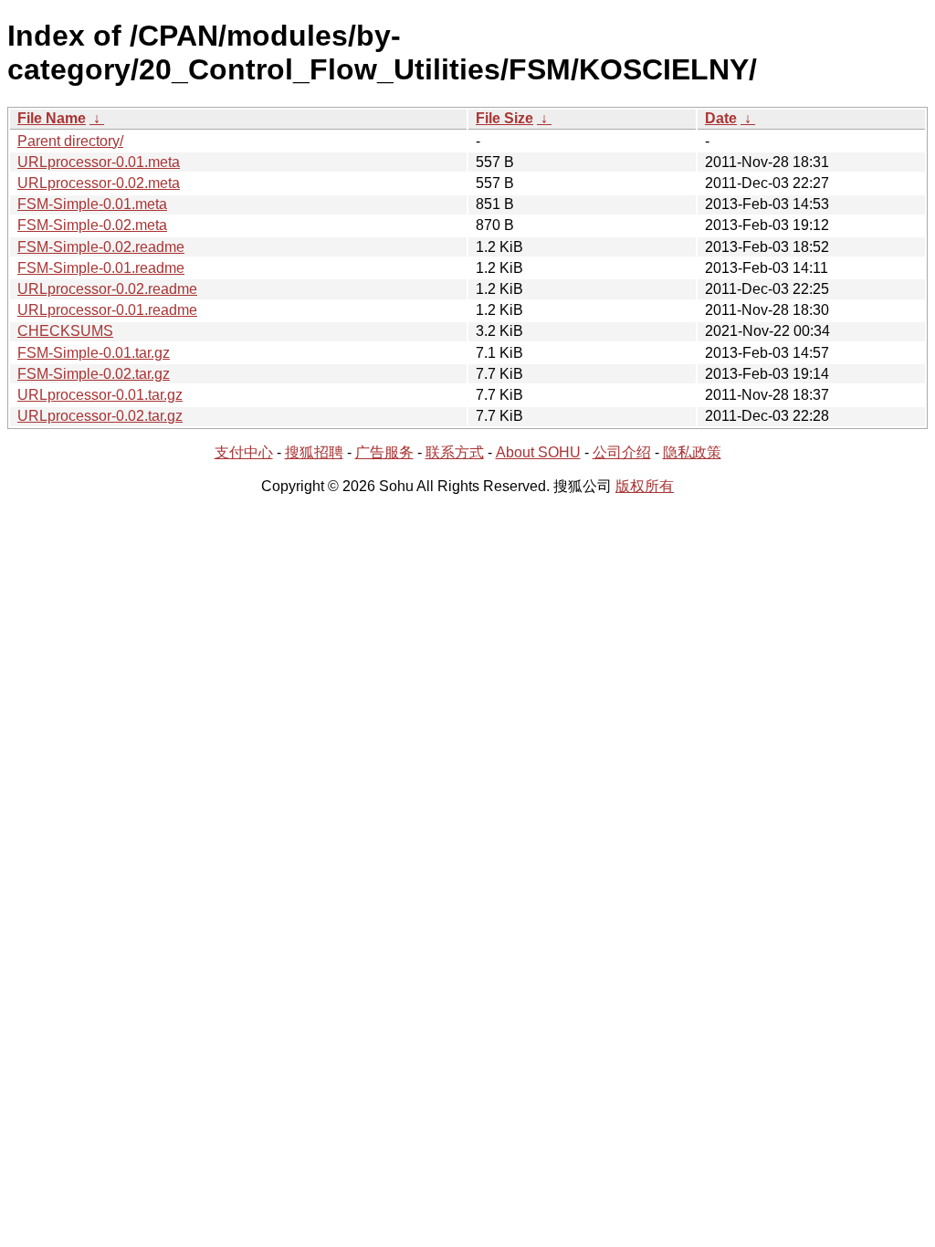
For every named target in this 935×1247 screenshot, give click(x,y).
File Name (51, 118)
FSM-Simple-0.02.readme (100, 247)
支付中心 (244, 452)
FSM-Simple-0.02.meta (92, 225)
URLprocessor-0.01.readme (107, 310)
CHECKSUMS (65, 331)
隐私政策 (692, 452)
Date (721, 118)
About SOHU (538, 452)
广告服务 (384, 452)
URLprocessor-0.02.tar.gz (100, 416)
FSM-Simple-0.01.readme (100, 268)
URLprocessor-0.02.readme (107, 289)
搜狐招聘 (314, 452)
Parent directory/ (70, 141)
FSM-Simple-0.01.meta (92, 204)
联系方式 (454, 452)
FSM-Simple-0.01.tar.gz (93, 353)
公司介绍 (622, 452)
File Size (504, 118)
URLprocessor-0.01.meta (98, 162)
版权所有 (644, 486)
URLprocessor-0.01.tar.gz (100, 395)
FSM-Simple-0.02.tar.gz (93, 374)
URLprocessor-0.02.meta (98, 183)
